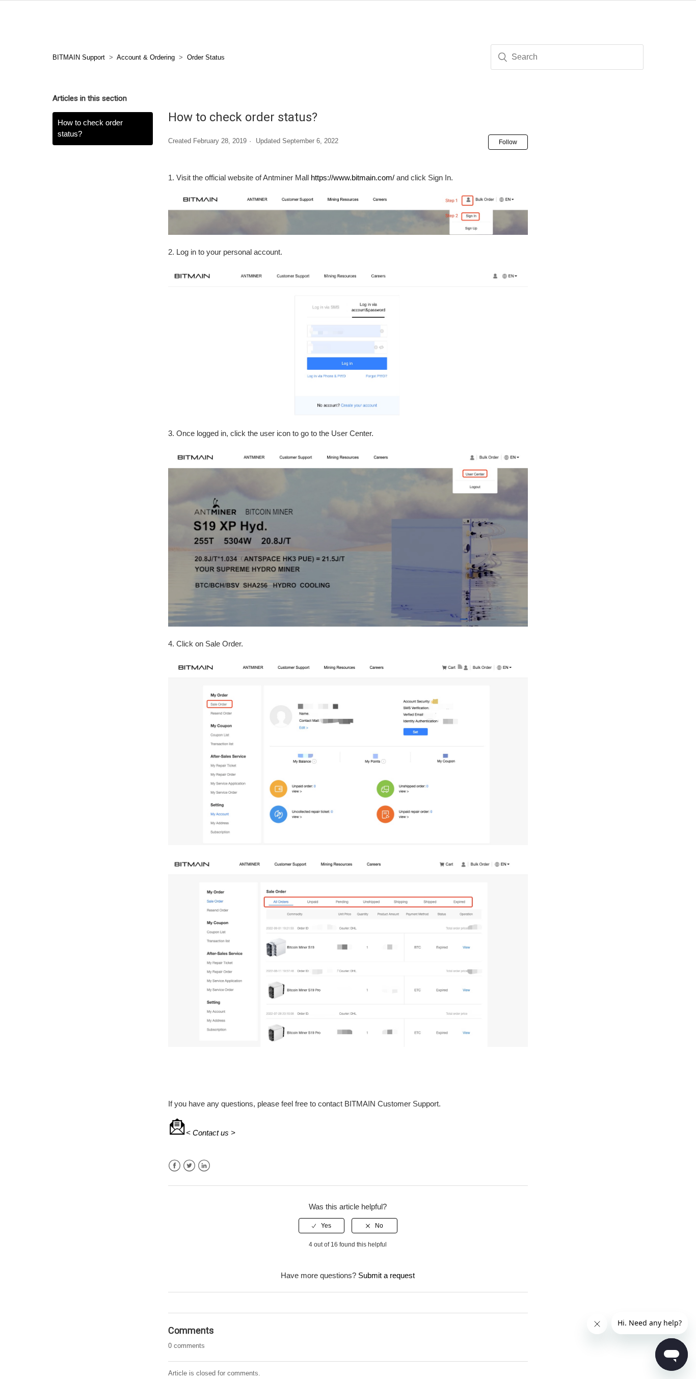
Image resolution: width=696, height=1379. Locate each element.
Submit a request (386, 1275)
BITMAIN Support (78, 57)
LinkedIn (204, 1165)
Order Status (206, 57)
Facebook (174, 1165)
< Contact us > (210, 1132)
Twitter (189, 1165)
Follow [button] (508, 142)
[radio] (321, 1225)
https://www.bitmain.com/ (352, 177)
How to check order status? (90, 128)
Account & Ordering (146, 57)
